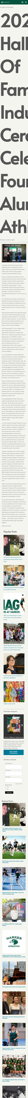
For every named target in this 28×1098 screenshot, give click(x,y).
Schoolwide (9, 7)
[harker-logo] (5, 2)
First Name (7, 770)
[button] (22, 2)
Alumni (2, 7)
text (7, 789)
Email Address (9, 763)
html (8, 786)
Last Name (7, 777)
